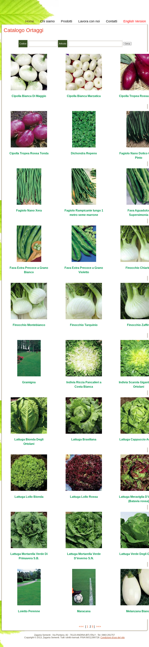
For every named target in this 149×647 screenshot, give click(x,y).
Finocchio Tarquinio (84, 325)
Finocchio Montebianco (29, 325)
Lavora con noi (89, 21)
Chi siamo (47, 21)
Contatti (111, 21)
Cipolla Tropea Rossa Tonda (29, 153)
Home (29, 21)
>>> (98, 626)
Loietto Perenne (29, 611)
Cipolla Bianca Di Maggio (29, 96)
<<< (81, 626)
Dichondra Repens (84, 153)
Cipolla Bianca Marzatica (84, 96)
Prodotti (66, 21)
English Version (134, 21)
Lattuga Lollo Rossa (84, 496)
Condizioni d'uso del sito (112, 637)
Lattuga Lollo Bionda (29, 496)
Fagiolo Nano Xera (29, 210)
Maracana (83, 611)
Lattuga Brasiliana (83, 439)
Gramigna (29, 382)
